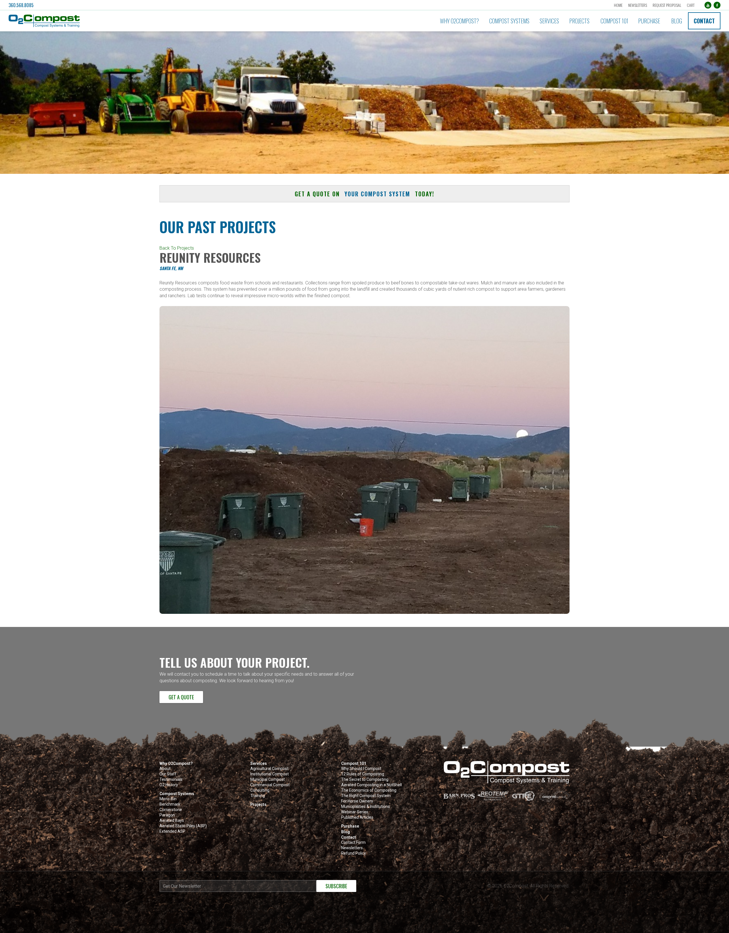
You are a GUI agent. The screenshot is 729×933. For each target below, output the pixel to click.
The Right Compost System (366, 796)
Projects (579, 21)
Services (549, 21)
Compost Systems (509, 21)
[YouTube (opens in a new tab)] (708, 5)
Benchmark (169, 804)
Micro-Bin (168, 799)
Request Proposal (667, 5)
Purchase (649, 21)
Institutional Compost (269, 774)
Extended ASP (172, 831)
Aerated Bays (171, 820)
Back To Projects (176, 248)
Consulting (259, 790)
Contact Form (353, 842)
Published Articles (357, 817)
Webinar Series (354, 812)
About (165, 769)
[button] (118, 21)
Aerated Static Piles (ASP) (183, 826)
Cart (691, 5)
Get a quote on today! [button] (364, 194)
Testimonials (171, 779)
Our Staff (168, 774)
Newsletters (637, 5)
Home (618, 5)
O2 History (168, 785)
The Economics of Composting (368, 790)
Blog (676, 21)
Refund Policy (353, 853)
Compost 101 (614, 21)
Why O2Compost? (459, 21)
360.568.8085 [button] (21, 5)
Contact (704, 21)
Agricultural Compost (269, 769)
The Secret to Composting (364, 779)
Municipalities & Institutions (365, 806)
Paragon (167, 815)
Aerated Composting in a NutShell (371, 785)
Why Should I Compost (361, 769)
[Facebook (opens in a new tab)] (717, 5)
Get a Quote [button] (181, 697)
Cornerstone (170, 810)
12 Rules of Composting (362, 774)
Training (257, 796)
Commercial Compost (270, 785)
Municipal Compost (267, 779)
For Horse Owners (357, 801)
